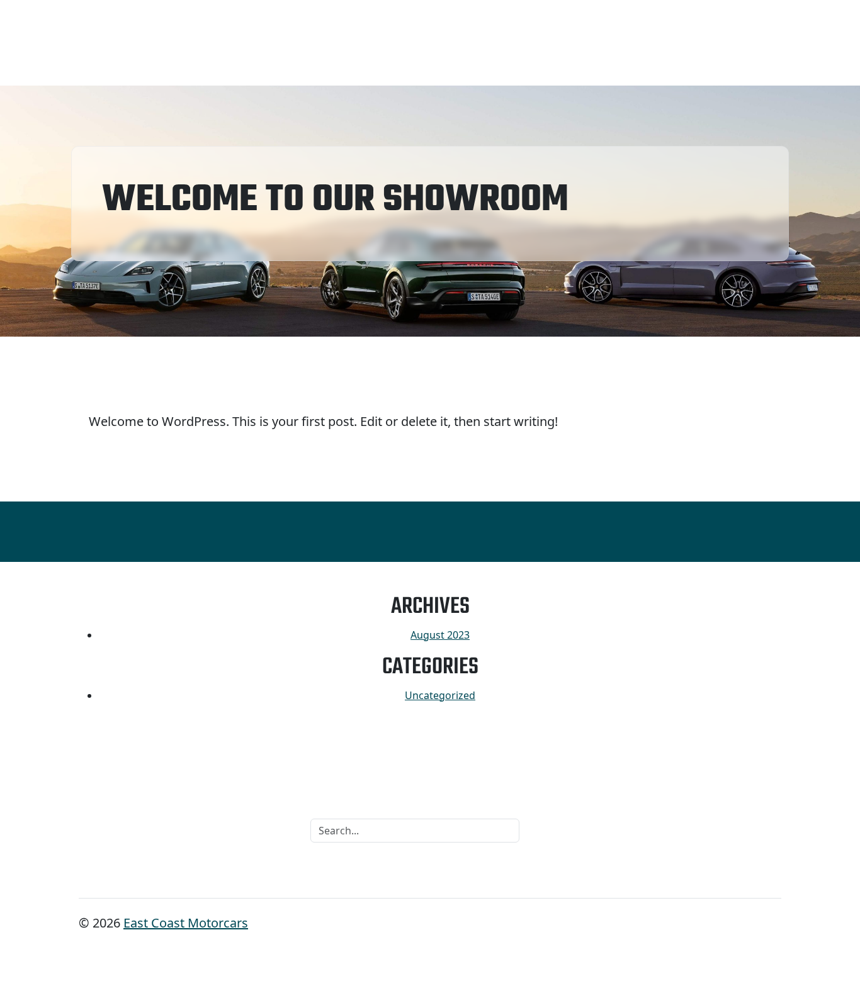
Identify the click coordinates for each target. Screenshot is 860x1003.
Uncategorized (440, 695)
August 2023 (440, 635)
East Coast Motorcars (185, 922)
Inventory (109, 43)
